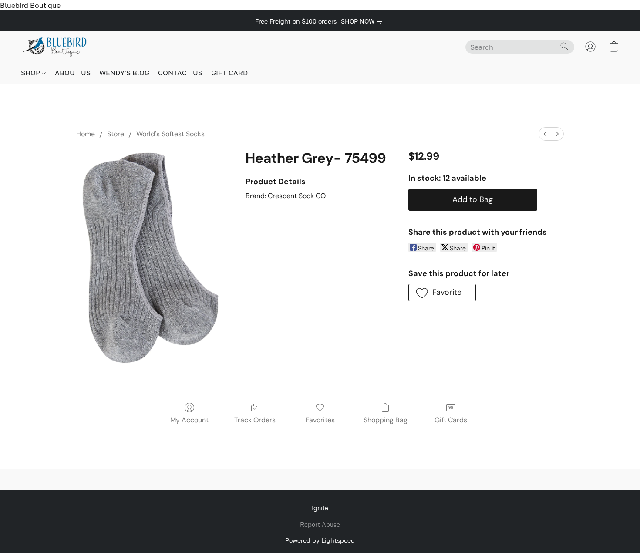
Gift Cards (451, 420)
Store (115, 133)
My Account (189, 420)
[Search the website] (564, 46)
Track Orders (255, 420)
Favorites (320, 420)
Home (85, 133)
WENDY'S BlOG (124, 72)
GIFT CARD (229, 72)
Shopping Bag (386, 420)
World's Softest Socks (170, 133)
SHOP (31, 72)
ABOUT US (73, 72)
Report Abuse (320, 525)
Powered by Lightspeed (320, 540)
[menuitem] (545, 134)
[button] (55, 46)
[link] (363, 21)
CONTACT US (180, 72)
